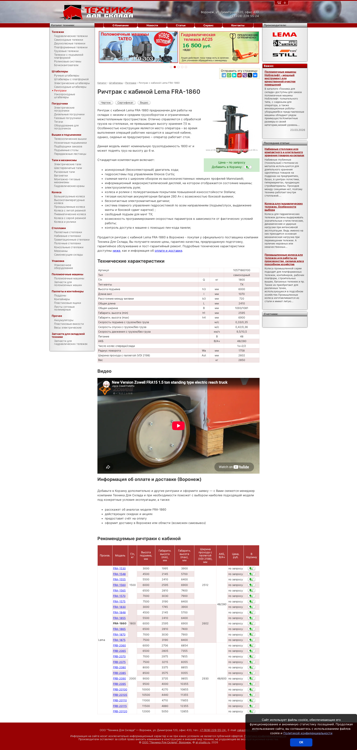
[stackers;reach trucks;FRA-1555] (251, 579)
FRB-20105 (120, 694)
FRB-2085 (119, 672)
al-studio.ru (203, 742)
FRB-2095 (119, 683)
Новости (152, 25)
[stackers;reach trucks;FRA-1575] (251, 601)
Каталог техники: (63, 25)
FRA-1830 (119, 606)
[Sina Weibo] (239, 75)
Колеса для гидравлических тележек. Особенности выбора (284, 207)
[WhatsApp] (229, 75)
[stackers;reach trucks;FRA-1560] (251, 585)
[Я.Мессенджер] (234, 75)
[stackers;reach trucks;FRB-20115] (251, 706)
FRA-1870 (119, 634)
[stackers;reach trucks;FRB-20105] (251, 695)
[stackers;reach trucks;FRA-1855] (251, 618)
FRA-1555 (119, 579)
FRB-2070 (119, 656)
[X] (250, 75)
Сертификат (125, 102)
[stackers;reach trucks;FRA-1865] (251, 629)
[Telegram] (224, 75)
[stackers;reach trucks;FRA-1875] (251, 640)
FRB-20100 (120, 689)
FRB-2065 (119, 650)
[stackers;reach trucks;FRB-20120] (251, 711)
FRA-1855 (119, 618)
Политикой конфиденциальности (307, 733)
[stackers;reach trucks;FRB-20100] (251, 689)
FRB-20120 (120, 711)
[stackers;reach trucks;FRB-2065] (251, 651)
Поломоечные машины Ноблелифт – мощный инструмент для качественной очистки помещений (280, 78)
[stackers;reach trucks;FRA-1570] (251, 596)
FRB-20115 (120, 705)
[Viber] (244, 75)
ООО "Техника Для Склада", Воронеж (166, 742)
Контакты (238, 25)
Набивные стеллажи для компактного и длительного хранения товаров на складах (284, 152)
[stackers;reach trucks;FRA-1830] (251, 607)
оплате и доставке (168, 250)
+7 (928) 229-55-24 (213, 730)
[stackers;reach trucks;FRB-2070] (251, 656)
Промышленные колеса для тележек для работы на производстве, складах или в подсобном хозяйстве (284, 259)
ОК (301, 742)
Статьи (181, 25)
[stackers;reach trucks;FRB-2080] (251, 667)
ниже (116, 250)
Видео (144, 102)
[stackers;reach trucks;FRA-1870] (251, 634)
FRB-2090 (119, 678)
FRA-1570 (119, 595)
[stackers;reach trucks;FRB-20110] (251, 700)
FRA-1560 (119, 584)
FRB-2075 (119, 662)
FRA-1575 (119, 601)
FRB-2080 (119, 667)
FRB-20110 (120, 700)
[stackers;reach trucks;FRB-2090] (251, 678)
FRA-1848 (119, 612)
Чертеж (106, 102)
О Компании (120, 25)
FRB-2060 (119, 645)
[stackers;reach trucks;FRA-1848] (251, 612)
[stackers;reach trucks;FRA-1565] (251, 590)
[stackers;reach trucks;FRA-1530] (251, 568)
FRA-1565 (119, 590)
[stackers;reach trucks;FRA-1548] (251, 574)
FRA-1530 (119, 568)
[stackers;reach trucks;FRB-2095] (251, 684)
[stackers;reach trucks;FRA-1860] (248, 167)
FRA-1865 (119, 628)
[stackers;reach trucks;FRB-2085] (251, 673)
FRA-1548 (119, 574)
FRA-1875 (119, 639)
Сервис (208, 25)
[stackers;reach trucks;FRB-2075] (251, 662)
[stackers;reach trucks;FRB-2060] (251, 645)
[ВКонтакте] (255, 75)
